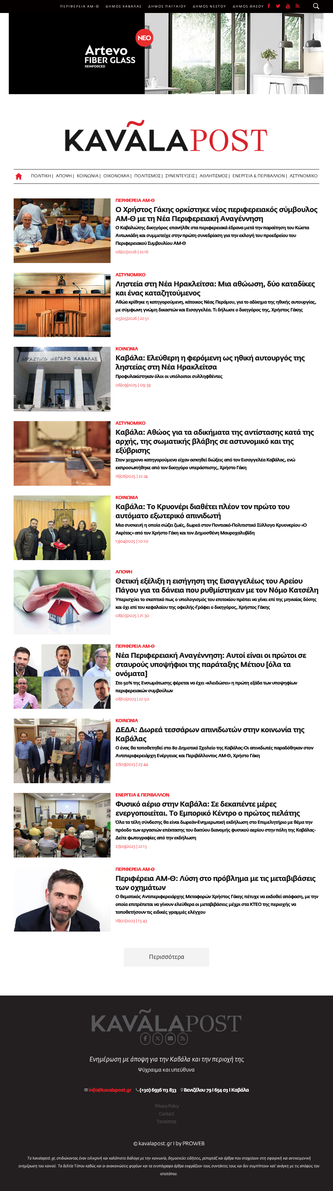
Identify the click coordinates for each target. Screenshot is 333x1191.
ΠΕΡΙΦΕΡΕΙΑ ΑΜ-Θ (79, 6)
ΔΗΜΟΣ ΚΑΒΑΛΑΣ (124, 6)
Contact (166, 1114)
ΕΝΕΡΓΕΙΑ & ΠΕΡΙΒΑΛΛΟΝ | (260, 176)
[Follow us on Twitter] (281, 6)
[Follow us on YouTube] (291, 6)
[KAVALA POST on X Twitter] (158, 1039)
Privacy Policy (167, 1106)
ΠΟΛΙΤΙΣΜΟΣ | (148, 176)
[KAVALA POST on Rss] (183, 1039)
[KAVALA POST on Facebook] (145, 1039)
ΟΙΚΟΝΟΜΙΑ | (117, 176)
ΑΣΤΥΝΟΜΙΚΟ (304, 176)
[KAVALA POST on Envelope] (170, 1039)
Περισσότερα (166, 957)
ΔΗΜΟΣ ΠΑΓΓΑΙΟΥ (167, 6)
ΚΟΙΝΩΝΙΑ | (88, 176)
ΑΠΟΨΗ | (65, 176)
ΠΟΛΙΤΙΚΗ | (42, 176)
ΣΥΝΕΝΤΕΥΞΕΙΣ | (181, 176)
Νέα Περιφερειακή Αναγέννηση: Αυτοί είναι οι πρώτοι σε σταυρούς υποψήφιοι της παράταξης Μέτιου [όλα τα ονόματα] (210, 665)
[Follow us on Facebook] (271, 6)
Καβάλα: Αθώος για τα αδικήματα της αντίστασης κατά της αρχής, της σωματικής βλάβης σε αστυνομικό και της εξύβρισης (214, 442)
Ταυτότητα (166, 1122)
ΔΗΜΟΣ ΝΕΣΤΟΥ (209, 6)
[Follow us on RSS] (298, 6)
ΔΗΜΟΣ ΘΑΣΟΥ (248, 6)
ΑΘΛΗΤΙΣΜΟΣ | (215, 176)
